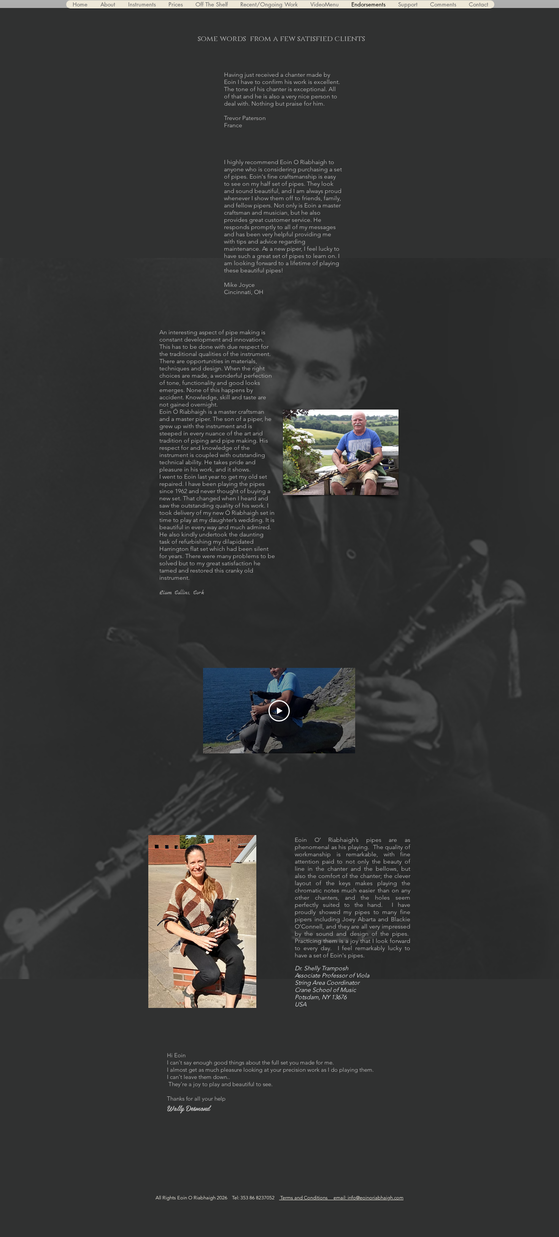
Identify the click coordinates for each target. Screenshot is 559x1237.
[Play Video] (279, 710)
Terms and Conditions (306, 1198)
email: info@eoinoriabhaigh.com (368, 1198)
